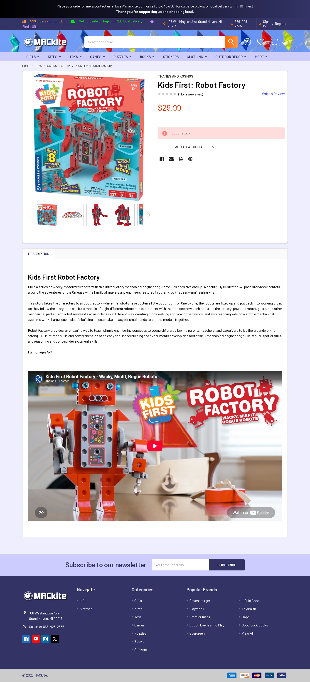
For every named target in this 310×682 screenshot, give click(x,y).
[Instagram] (45, 639)
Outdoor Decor (229, 57)
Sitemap (86, 608)
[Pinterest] (190, 159)
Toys (73, 57)
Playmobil (196, 608)
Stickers (171, 57)
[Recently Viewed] (248, 41)
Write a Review (273, 93)
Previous (29, 215)
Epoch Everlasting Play (206, 625)
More (259, 57)
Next (147, 215)
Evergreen (197, 633)
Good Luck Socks (255, 625)
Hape (246, 617)
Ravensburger (199, 600)
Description (38, 254)
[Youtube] (36, 639)
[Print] (181, 159)
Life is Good (251, 600)
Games (95, 57)
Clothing (195, 57)
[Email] (171, 159)
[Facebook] (162, 159)
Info (83, 600)
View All (247, 633)
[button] (189, 147)
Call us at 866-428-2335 (46, 626)
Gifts (31, 57)
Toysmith (249, 608)
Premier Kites (199, 617)
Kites (52, 57)
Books (145, 57)
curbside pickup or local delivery (205, 6)
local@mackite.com (130, 6)
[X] (55, 639)
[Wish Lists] (261, 41)
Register (281, 24)
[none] (88, 137)
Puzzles (120, 57)
